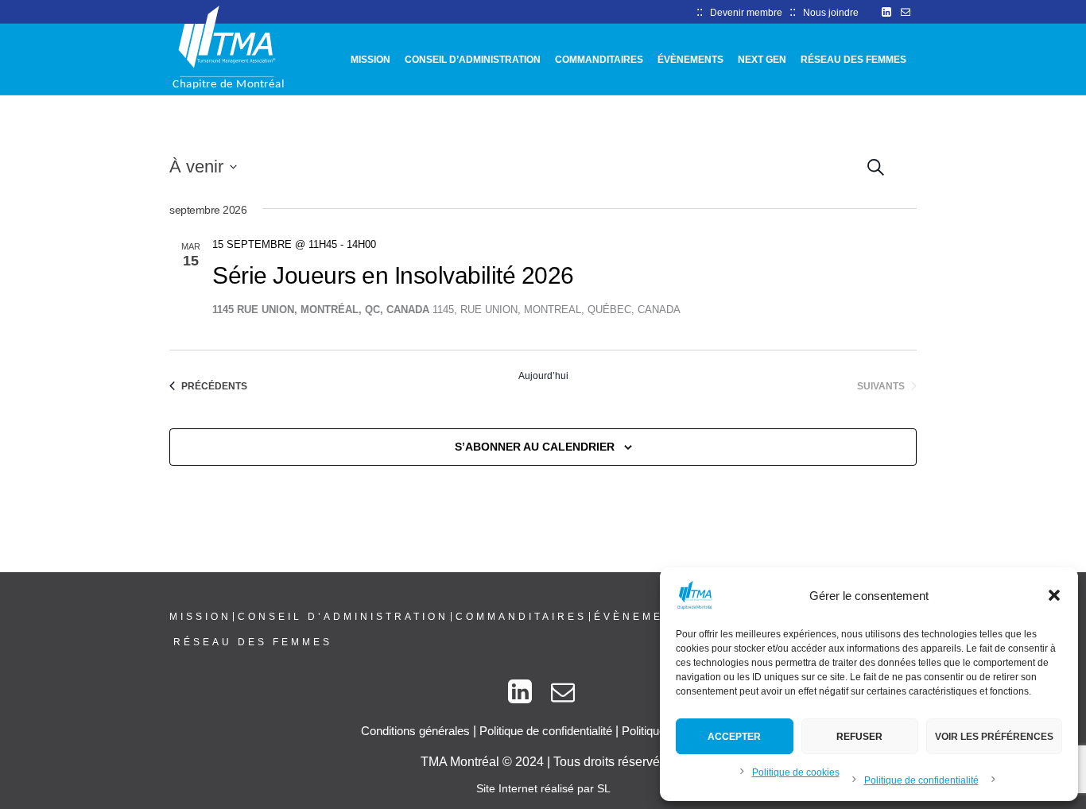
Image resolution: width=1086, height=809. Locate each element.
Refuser (859, 736)
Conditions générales (415, 730)
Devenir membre (746, 12)
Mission (200, 616)
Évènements (643, 616)
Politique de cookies (796, 772)
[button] (1054, 595)
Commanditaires (521, 616)
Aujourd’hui (543, 375)
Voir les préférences (994, 736)
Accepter (734, 736)
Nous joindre (831, 12)
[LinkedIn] (886, 12)
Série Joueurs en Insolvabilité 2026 (393, 275)
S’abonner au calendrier (535, 446)
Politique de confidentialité (921, 780)
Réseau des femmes (252, 642)
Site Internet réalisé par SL (543, 788)
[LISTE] (917, 164)
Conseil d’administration (343, 616)
